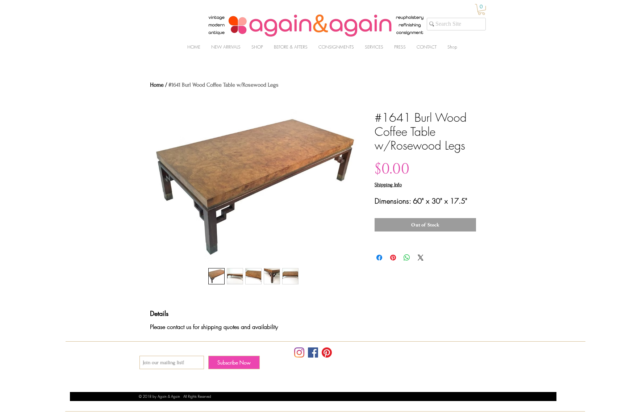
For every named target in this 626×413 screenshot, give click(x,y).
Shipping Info (388, 184)
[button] (481, 9)
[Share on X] (420, 257)
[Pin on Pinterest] (393, 257)
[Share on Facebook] (379, 257)
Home (157, 85)
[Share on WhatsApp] (406, 257)
